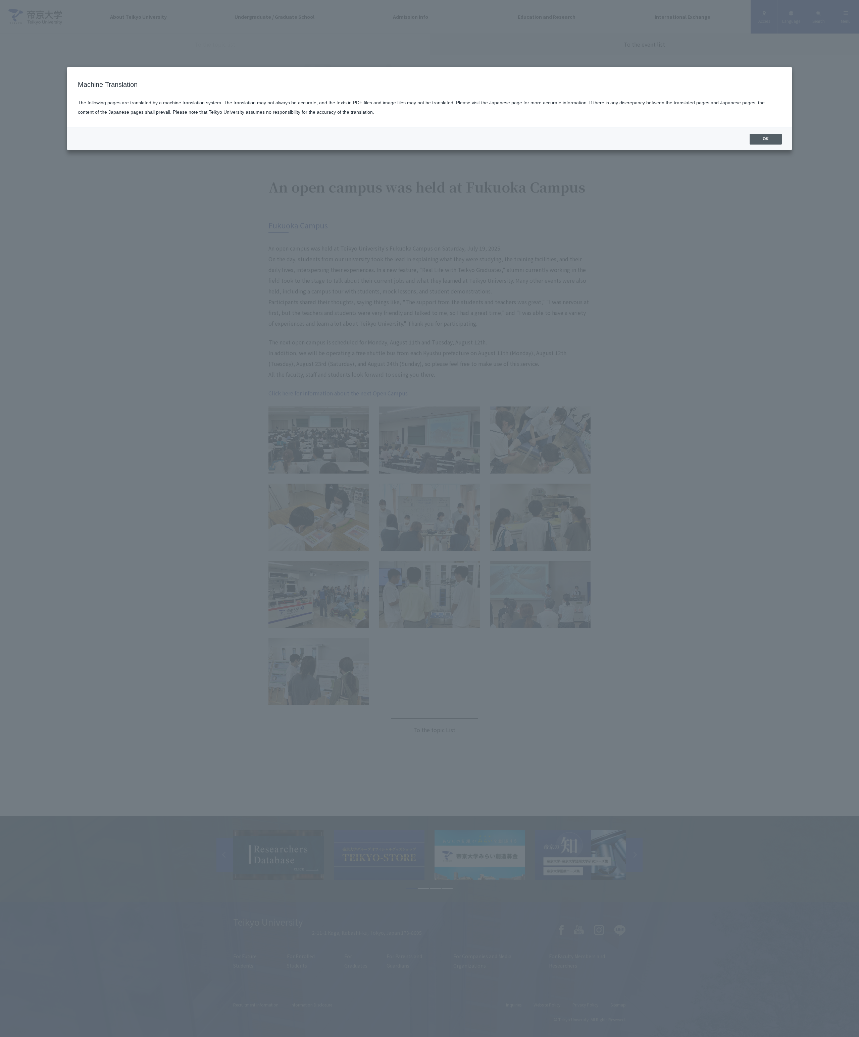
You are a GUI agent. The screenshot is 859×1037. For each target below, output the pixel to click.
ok (766, 139)
